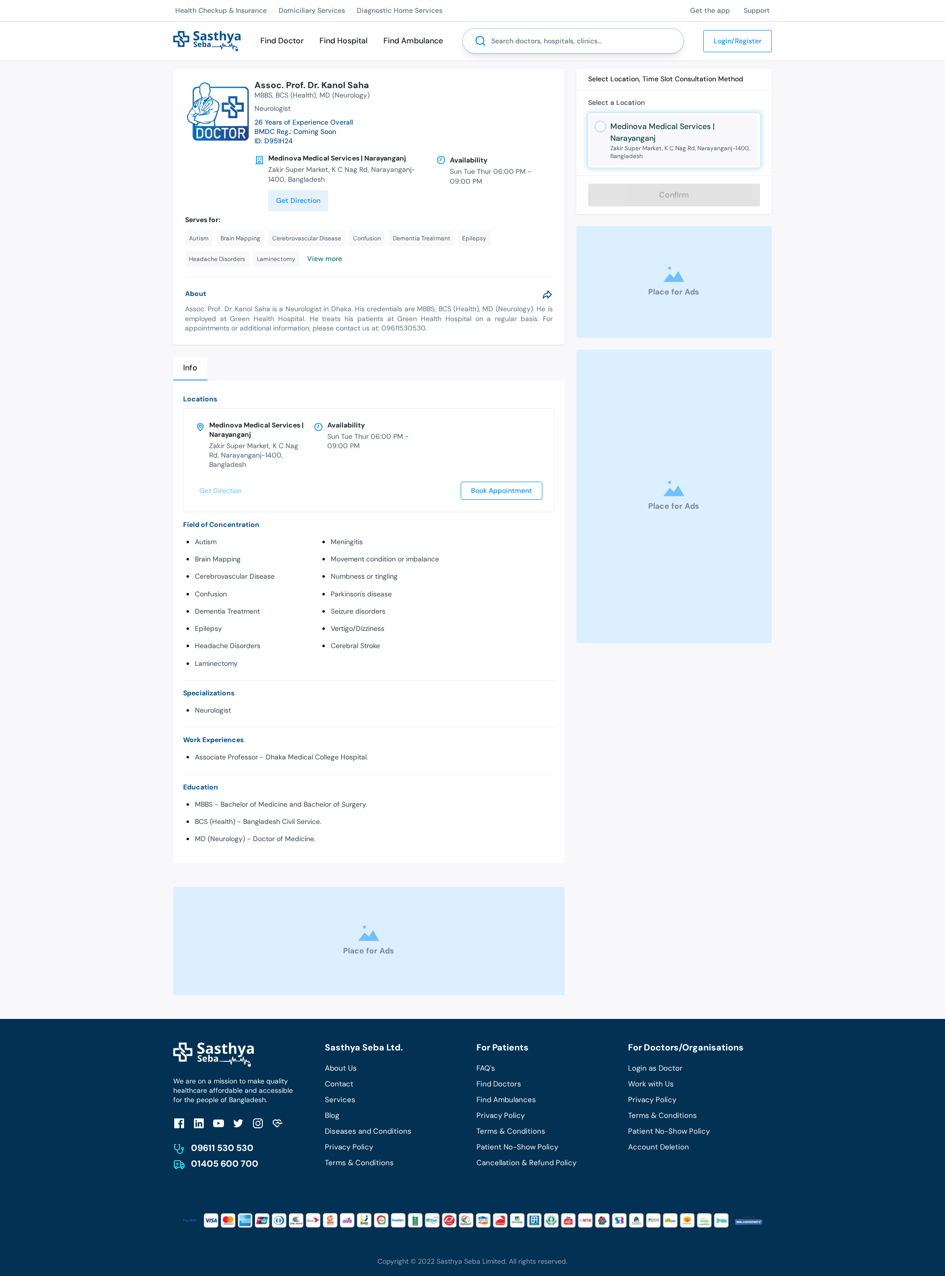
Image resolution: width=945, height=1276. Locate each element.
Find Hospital (343, 40)
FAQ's (485, 1068)
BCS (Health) (296, 95)
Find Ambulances (506, 1100)
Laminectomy (216, 663)
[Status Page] (278, 1123)
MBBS (263, 95)
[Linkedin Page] (199, 1123)
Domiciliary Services (312, 10)
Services (340, 1100)
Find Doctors (498, 1084)
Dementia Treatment (227, 611)
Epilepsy (208, 628)
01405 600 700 (224, 1164)
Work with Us (651, 1084)
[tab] (190, 369)
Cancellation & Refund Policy (526, 1163)
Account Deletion (658, 1147)
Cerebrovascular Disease (235, 576)
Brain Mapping (218, 559)
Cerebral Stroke (355, 645)
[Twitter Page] (238, 1123)
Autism (206, 541)
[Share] (547, 294)
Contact (339, 1084)
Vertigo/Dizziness (357, 628)
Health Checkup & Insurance (221, 10)
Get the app (710, 10)
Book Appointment (501, 490)
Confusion (211, 593)
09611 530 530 (222, 1148)
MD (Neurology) (344, 95)
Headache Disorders (227, 645)
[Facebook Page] (179, 1123)
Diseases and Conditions (368, 1131)
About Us (341, 1068)
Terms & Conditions (359, 1163)
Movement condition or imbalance (385, 559)
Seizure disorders (358, 611)
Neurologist (213, 710)
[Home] (207, 40)
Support (757, 10)
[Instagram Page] (258, 1123)
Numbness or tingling (364, 576)
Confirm (674, 195)
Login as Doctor (655, 1068)
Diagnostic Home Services (399, 10)
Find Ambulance (413, 40)
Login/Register (737, 40)
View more (324, 258)
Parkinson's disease (361, 593)
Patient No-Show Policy (517, 1147)
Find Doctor (282, 40)
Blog (332, 1115)
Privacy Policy (349, 1147)
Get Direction (298, 200)
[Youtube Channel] (218, 1123)
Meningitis (347, 541)
